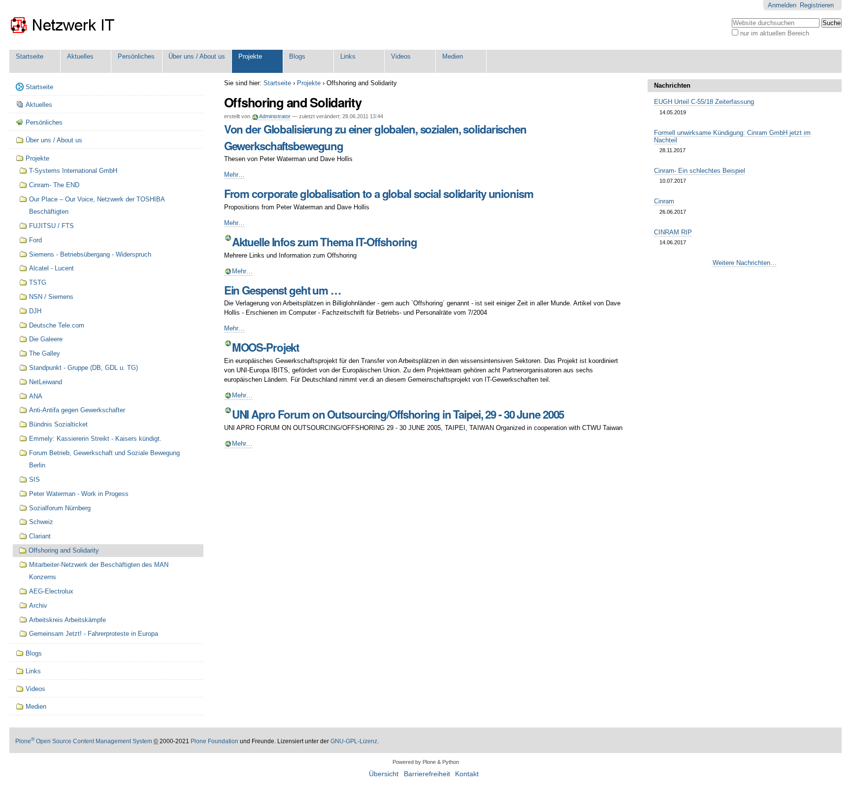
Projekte (250, 56)
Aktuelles (80, 56)
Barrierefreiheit (427, 774)
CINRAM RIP (673, 232)
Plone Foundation (214, 741)
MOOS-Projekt (265, 347)
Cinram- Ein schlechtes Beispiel (699, 170)
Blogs (297, 56)
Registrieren (817, 5)
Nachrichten (672, 85)
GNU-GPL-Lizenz (353, 741)
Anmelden (782, 5)
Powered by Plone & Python (426, 762)
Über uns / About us (196, 56)
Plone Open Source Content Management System (83, 741)
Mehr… (234, 174)
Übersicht (383, 774)
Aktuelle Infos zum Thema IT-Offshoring (324, 242)
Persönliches (136, 56)
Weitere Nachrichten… (745, 262)
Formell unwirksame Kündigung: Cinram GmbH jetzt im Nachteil (732, 136)
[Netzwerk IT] (63, 25)
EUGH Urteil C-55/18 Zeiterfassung (704, 101)
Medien (452, 56)
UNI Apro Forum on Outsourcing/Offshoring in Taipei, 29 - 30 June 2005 (398, 414)
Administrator (275, 116)
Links (348, 56)
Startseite (29, 56)
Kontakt (467, 774)
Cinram (664, 201)
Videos (401, 56)
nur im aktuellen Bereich (774, 33)
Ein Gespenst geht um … (282, 290)
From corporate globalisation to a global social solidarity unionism (378, 193)
